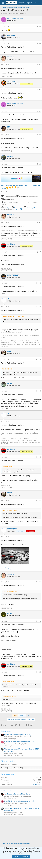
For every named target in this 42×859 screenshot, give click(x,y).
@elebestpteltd (31, 208)
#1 (40, 26)
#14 (40, 421)
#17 (40, 537)
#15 (40, 457)
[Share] (37, 26)
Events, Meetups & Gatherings (14, 755)
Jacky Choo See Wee (9, 13)
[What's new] (35, 3)
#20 (40, 672)
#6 (40, 135)
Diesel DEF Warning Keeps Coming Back (19, 742)
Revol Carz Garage (10, 739)
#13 (40, 391)
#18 (40, 582)
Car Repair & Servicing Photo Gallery (17, 734)
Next (21, 715)
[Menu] (2, 2)
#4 (40, 89)
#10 (40, 283)
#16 (40, 501)
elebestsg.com (7, 208)
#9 (40, 252)
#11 (40, 307)
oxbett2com (36, 784)
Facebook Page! (8, 569)
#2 (40, 43)
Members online (8, 761)
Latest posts (6, 731)
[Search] (39, 3)
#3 (40, 65)
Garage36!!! (6, 567)
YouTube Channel (18, 209)
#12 (40, 359)
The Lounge (8, 746)
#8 (40, 223)
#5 (40, 111)
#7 (40, 164)
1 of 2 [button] (15, 715)
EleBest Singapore (19, 208)
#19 (40, 621)
